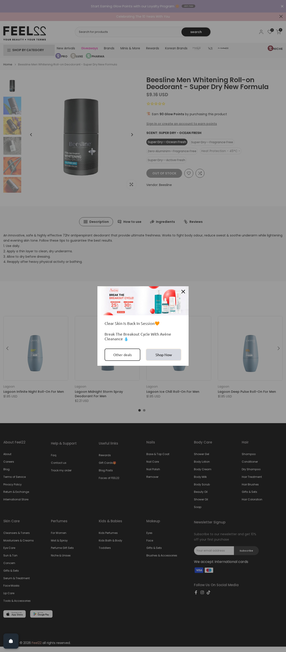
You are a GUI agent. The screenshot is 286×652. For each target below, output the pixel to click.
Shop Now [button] (164, 354)
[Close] (183, 291)
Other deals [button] (122, 354)
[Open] (11, 641)
